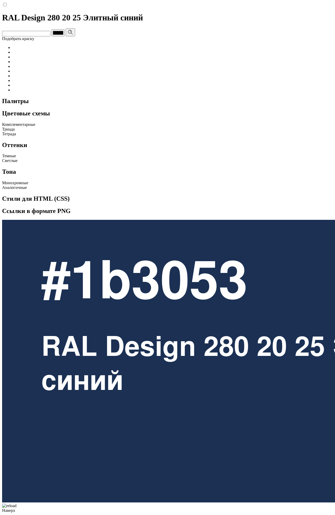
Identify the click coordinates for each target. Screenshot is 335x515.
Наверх (8, 510)
